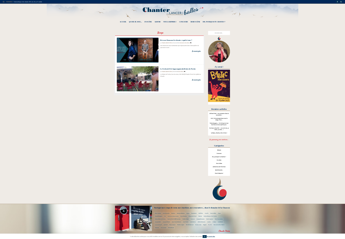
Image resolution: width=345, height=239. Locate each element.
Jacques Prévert (166, 222)
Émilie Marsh (171, 227)
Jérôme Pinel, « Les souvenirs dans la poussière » (219, 114)
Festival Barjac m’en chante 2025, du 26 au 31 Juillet (28, 2)
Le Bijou (214, 222)
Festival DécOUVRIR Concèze (173, 219)
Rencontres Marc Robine (219, 224)
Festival (200, 216)
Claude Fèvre (224, 231)
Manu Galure (172, 224)
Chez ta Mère (213, 213)
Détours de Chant (192, 216)
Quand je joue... (219, 170)
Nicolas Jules (198, 224)
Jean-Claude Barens (176, 222)
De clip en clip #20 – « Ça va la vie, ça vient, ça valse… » (219, 128)
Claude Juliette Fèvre (167, 42)
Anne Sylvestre (166, 213)
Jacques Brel (158, 222)
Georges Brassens (200, 219)
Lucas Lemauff (158, 224)
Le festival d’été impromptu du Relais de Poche (178, 69)
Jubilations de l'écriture (219, 166)
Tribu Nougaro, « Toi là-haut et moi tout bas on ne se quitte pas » (219, 123)
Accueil (123, 22)
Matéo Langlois (180, 224)
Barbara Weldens (181, 213)
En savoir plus (196, 51)
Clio (165, 216)
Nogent (204, 224)
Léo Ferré (166, 224)
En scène (148, 22)
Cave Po (206, 213)
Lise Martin (220, 222)
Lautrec (209, 222)
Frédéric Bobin (185, 219)
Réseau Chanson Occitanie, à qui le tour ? (176, 40)
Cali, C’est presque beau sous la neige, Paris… (219, 119)
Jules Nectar (193, 222)
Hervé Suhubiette (219, 219)
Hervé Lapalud (209, 219)
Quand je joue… (135, 22)
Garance (193, 219)
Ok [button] (204, 236)
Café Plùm (200, 213)
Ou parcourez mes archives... (219, 140)
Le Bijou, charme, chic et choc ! (219, 133)
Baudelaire (193, 213)
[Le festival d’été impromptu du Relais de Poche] (137, 78)
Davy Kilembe (183, 216)
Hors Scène (195, 22)
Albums (158, 22)
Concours (183, 22)
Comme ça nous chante (173, 216)
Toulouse (157, 227)
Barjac (188, 213)
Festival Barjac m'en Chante (210, 216)
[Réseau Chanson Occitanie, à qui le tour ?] (137, 50)
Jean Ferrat (185, 222)
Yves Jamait (163, 227)
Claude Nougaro (158, 216)
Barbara (173, 213)
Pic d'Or (210, 224)
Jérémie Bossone (201, 222)
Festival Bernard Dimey (160, 219)
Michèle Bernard (190, 224)
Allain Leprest (158, 213)
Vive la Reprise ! (170, 22)
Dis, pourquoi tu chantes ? (214, 22)
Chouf (219, 213)
